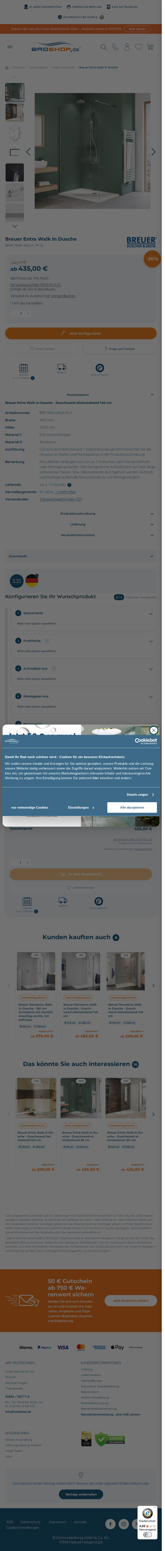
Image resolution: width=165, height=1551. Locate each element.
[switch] (147, 1534)
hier (96, 778)
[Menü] (154, 1508)
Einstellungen (78, 807)
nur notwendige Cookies (29, 807)
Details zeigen (137, 794)
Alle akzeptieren (132, 807)
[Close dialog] (153, 730)
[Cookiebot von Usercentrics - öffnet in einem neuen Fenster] (138, 741)
